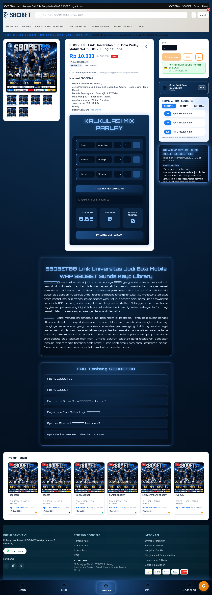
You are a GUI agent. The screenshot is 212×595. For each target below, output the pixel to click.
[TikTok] (21, 566)
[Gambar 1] (11, 100)
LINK (64, 590)
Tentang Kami (81, 541)
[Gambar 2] (23, 100)
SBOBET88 (174, 6)
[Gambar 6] (23, 112)
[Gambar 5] (11, 112)
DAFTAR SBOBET (78, 26)
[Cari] (39, 15)
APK (147, 590)
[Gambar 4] (47, 100)
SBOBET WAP (82, 35)
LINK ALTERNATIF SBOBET (50, 26)
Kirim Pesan (17, 551)
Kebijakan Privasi (154, 545)
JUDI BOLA (142, 26)
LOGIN (22, 590)
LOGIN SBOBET (100, 26)
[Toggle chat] (204, 586)
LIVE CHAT (189, 590)
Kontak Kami (81, 545)
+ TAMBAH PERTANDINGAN (109, 188)
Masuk (205, 6)
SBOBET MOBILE (122, 26)
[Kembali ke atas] (204, 578)
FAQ (76, 555)
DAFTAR (106, 590)
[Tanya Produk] (199, 57)
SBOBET (186, 6)
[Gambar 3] (35, 100)
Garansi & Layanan (155, 565)
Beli (188, 57)
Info (202, 88)
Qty (164, 43)
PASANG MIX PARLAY (109, 234)
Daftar (197, 6)
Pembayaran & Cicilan (156, 560)
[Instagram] (14, 566)
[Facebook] (6, 566)
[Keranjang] (193, 15)
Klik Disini (96, 110)
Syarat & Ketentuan (155, 541)
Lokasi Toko (80, 550)
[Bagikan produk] (146, 46)
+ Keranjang (171, 57)
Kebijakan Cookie (154, 550)
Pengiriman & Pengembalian (160, 555)
